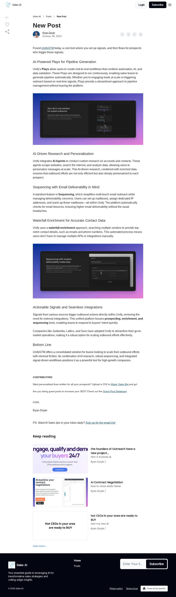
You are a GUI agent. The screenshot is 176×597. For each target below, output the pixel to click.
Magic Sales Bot (120, 384)
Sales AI (37, 16)
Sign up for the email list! (100, 422)
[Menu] (170, 4)
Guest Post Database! (115, 391)
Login (142, 4)
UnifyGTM (47, 48)
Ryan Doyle (48, 32)
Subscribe (157, 4)
